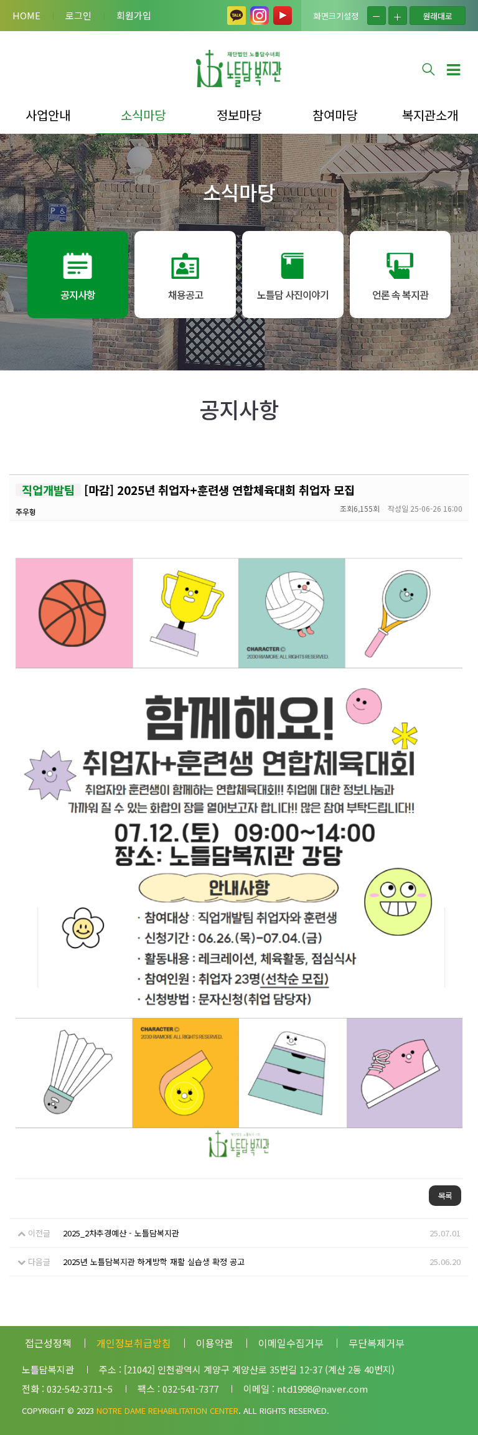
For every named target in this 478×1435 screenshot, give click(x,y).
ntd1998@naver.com (322, 1388)
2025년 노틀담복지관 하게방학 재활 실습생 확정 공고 (154, 1262)
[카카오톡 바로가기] (236, 15)
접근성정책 (48, 1342)
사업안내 (48, 115)
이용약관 (214, 1342)
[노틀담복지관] (239, 68)
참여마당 (334, 115)
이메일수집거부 (291, 1342)
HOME (26, 15)
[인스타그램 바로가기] (259, 15)
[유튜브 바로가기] (282, 15)
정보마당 (239, 115)
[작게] (376, 15)
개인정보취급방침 (133, 1342)
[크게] (397, 15)
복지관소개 (430, 115)
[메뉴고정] (453, 68)
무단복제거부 (377, 1342)
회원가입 (133, 15)
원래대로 (437, 16)
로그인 (78, 15)
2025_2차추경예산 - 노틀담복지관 (121, 1233)
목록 (445, 1196)
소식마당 (143, 115)
